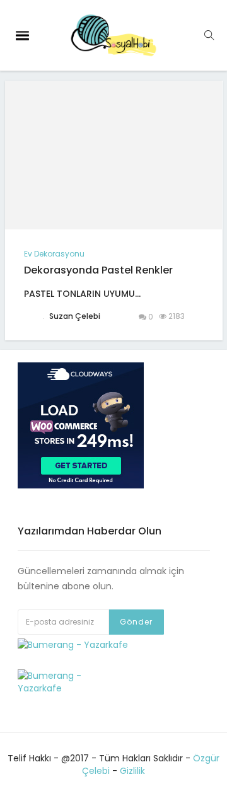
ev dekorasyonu (54, 253)
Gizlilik (132, 770)
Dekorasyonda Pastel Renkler (98, 270)
